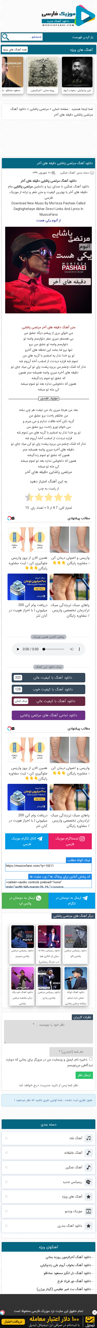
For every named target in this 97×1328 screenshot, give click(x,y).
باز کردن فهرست (82, 37)
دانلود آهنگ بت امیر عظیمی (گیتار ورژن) (64, 1289)
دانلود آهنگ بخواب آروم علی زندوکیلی (65, 1265)
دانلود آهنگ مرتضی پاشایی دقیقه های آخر (65, 163)
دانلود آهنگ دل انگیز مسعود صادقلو (67, 1273)
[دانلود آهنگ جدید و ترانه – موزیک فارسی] (67, 27)
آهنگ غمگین (72, 186)
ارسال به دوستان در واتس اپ (22, 900)
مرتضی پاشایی (39, 109)
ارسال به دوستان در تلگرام (68, 900)
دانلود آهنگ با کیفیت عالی (43, 677)
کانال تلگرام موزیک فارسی (24, 841)
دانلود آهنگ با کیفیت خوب (44, 689)
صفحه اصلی (60, 109)
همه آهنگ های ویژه (15, 49)
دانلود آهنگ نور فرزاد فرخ (74, 1281)
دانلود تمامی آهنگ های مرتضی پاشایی (48, 715)
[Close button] (94, 1312)
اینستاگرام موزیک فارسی (67, 841)
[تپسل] (2, 1312)
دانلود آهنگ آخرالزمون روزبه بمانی (68, 1257)
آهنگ (64, 180)
